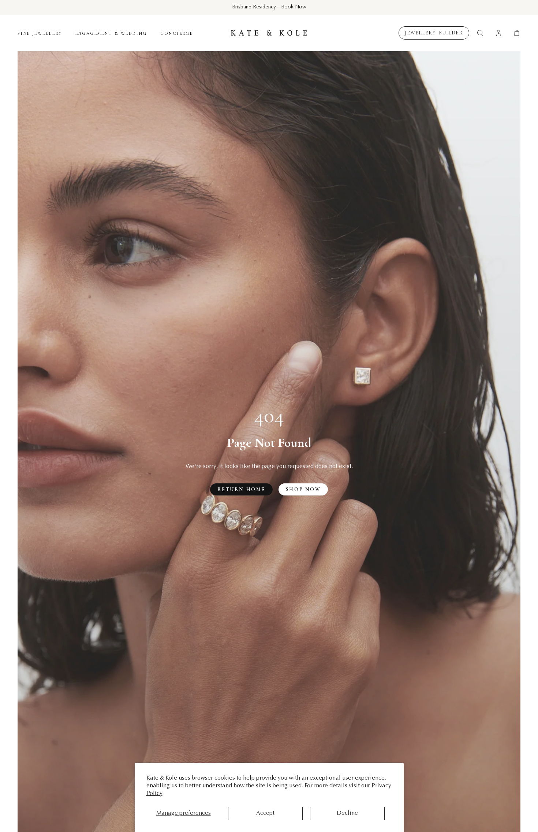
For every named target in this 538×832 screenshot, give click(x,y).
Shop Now (303, 489)
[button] (516, 33)
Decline (347, 813)
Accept (265, 813)
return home (241, 489)
